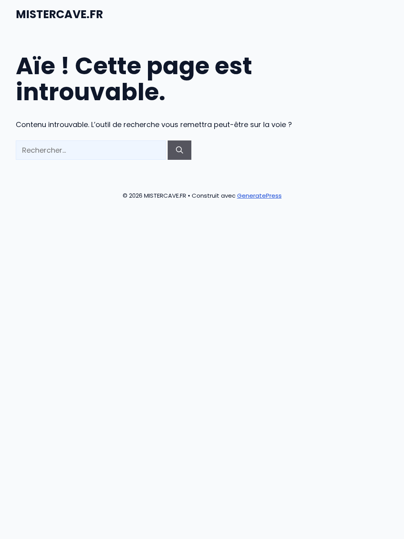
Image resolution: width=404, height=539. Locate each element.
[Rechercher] (179, 150)
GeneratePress (259, 195)
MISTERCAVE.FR (59, 14)
